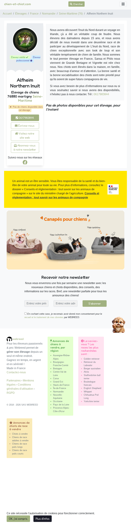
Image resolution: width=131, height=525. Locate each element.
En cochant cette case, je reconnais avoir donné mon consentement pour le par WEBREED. (63, 315)
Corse (56, 378)
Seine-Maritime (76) (71, 13)
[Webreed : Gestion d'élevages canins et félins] (10, 338)
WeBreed (18, 338)
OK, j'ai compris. (18, 518)
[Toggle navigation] (123, 4)
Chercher (77, 4)
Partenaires (14, 380)
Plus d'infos (42, 518)
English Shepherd (92, 388)
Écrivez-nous (26, 125)
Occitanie (57, 401)
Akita (86, 372)
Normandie (48, 13)
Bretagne (57, 368)
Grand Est (58, 381)
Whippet (88, 391)
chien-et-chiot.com (17, 4)
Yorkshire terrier (91, 401)
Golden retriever (91, 359)
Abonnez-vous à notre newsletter (24, 147)
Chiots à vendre (20, 434)
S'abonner (95, 303)
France (34, 13)
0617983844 (26, 117)
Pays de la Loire (61, 404)
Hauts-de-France (61, 385)
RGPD (11, 392)
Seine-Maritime (30, 98)
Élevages (21, 13)
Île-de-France (59, 388)
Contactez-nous (16, 372)
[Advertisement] (65, 493)
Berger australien (92, 368)
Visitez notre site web (26, 135)
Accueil (7, 13)
